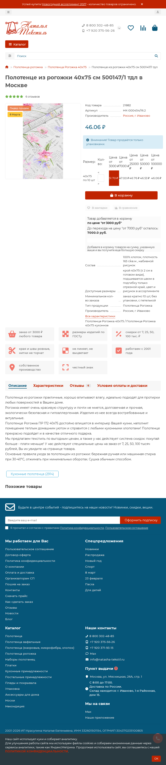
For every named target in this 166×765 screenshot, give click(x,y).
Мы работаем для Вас (26, 541)
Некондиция (14, 706)
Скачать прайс (16, 596)
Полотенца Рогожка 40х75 (67, 67)
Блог (9, 619)
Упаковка (12, 688)
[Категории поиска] (9, 56)
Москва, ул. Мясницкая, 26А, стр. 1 (116, 676)
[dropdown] (8, 12)
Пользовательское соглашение (29, 549)
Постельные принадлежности (28, 677)
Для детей (93, 590)
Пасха (89, 584)
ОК (156, 758)
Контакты (12, 590)
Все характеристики (100, 316)
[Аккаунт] (158, 12)
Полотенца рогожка (28, 67)
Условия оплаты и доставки (122, 386)
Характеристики (48, 386)
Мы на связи (97, 703)
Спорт (90, 566)
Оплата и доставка (19, 572)
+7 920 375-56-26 (100, 30)
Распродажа (94, 555)
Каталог (13, 628)
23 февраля (94, 578)
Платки (10, 665)
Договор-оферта (18, 555)
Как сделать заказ (19, 601)
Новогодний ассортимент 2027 (64, 4)
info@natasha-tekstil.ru (107, 659)
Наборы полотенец (20, 659)
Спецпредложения (104, 541)
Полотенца (13, 636)
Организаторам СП (20, 578)
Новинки (92, 549)
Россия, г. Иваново (136, 115)
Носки (10, 700)
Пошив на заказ (17, 584)
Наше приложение (99, 717)
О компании (14, 566)
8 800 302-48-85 (100, 25)
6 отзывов (32, 96)
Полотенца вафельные (22, 642)
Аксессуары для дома (22, 694)
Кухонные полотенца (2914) (32, 474)
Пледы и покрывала (20, 683)
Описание (17, 386)
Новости (11, 613)
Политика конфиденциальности (30, 560)
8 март (90, 572)
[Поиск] (156, 55)
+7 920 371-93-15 (101, 647)
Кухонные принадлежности (26, 671)
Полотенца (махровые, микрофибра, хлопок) (39, 647)
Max (93, 653)
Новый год (93, 560)
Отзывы (79, 386)
